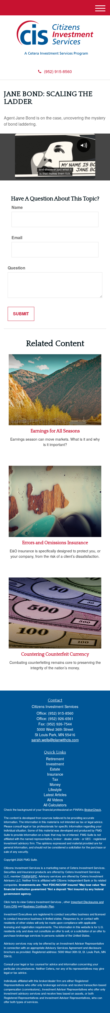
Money (55, 784)
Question (16, 268)
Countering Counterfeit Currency (55, 654)
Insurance (55, 774)
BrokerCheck (92, 809)
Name (17, 207)
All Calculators (55, 804)
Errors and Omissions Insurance (55, 542)
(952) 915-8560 (58, 71)
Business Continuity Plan (38, 906)
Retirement (55, 758)
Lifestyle (55, 789)
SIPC (34, 876)
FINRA (25, 876)
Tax (55, 779)
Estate (55, 769)
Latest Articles (55, 794)
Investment (55, 763)
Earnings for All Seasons (55, 431)
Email (17, 237)
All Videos (55, 799)
